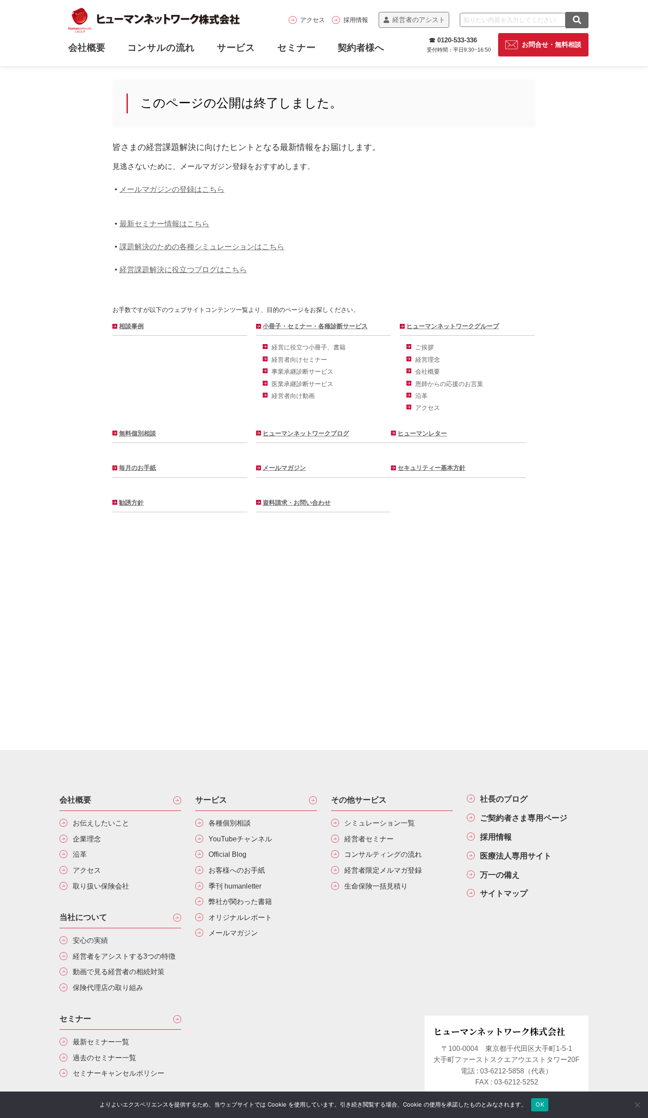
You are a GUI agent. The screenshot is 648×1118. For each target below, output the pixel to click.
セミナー (296, 47)
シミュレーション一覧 (379, 823)
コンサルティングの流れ (383, 854)
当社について (83, 917)
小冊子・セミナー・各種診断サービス (315, 326)
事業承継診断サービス (302, 371)
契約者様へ (361, 47)
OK (540, 1104)
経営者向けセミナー (299, 359)
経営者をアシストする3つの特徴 (124, 956)
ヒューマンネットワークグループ (452, 326)
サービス (236, 47)
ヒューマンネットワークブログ (306, 433)
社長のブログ (504, 799)
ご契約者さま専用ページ (523, 818)
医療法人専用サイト (515, 856)
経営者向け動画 (293, 395)
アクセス (312, 19)
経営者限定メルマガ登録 (383, 870)
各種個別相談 (230, 823)
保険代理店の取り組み (108, 987)
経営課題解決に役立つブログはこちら (183, 269)
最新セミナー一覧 (101, 1042)
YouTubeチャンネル (240, 839)
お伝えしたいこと (101, 823)
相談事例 (131, 326)
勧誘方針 (131, 502)
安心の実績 (90, 940)
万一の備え (500, 874)
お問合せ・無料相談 (551, 44)
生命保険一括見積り (376, 886)
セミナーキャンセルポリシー (118, 1073)
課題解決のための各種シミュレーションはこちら (201, 246)
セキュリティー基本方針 (432, 467)
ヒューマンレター (422, 433)
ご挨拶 (424, 347)
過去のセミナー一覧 (104, 1058)
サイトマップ (504, 893)
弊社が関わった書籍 (240, 901)
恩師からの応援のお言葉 (449, 383)
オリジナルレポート (240, 917)
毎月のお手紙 (137, 467)
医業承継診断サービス (302, 383)
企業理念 (87, 839)
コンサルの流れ (161, 47)
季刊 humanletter (235, 886)
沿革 (421, 395)
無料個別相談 (137, 433)
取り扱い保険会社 (101, 886)
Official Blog (227, 854)
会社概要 (427, 371)
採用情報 (355, 19)
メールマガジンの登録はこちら (171, 189)
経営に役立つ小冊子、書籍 (309, 347)
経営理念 (427, 359)
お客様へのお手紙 (237, 870)
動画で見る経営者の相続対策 (118, 971)
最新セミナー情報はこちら (164, 223)
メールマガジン (284, 467)
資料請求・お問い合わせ (297, 502)
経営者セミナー (369, 839)
